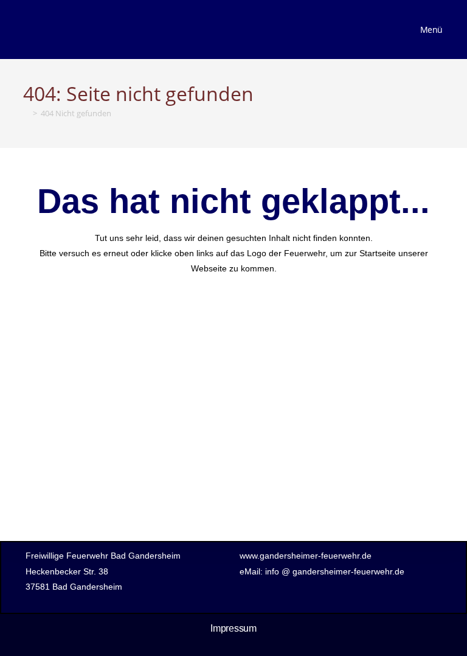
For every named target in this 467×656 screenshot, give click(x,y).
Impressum (233, 628)
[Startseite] (26, 113)
